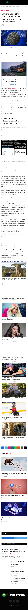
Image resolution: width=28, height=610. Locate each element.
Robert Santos (9, 25)
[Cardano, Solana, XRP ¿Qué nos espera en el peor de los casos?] (14, 464)
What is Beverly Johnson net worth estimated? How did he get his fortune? (18, 580)
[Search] (26, 2)
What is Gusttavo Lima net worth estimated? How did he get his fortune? (18, 563)
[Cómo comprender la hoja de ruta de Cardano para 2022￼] (14, 486)
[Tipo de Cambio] (14, 2)
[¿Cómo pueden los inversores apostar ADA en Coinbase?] (14, 509)
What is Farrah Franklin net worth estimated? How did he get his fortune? (18, 571)
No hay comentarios (6, 27)
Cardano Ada (5, 10)
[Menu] (2, 2)
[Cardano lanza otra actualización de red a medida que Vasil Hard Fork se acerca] (14, 38)
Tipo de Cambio (15, 605)
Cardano (11, 88)
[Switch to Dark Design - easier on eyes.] (24, 2)
